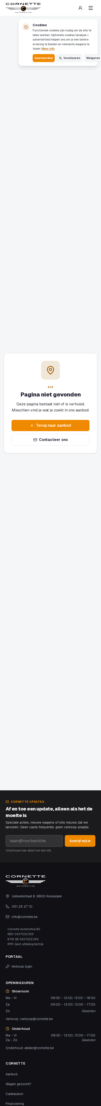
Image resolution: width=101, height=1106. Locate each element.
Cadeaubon (14, 1094)
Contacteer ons (53, 439)
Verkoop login (21, 966)
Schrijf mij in (80, 841)
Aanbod (11, 1074)
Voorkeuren (71, 58)
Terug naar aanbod (53, 425)
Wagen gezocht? (18, 1084)
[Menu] (90, 8)
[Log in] (80, 8)
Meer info (48, 49)
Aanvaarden (44, 58)
